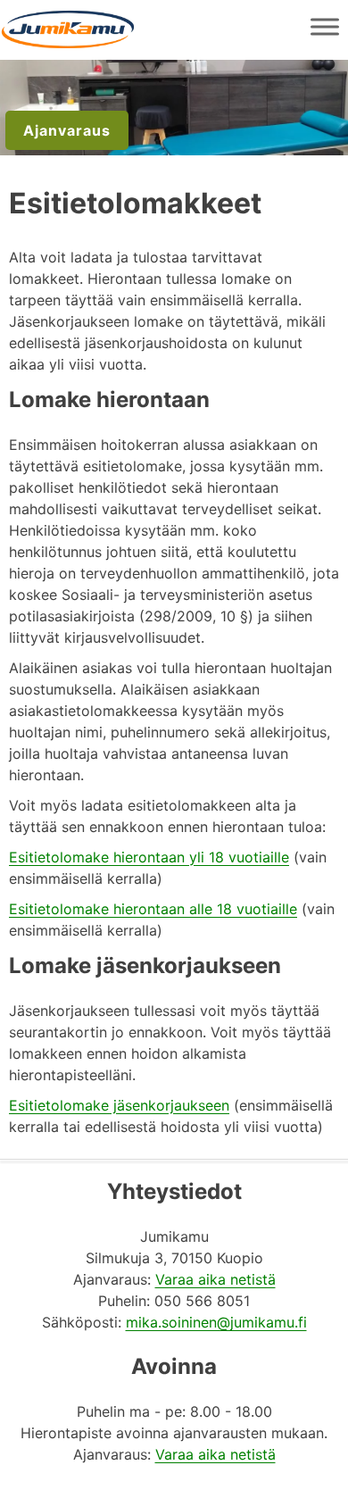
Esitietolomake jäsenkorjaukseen (119, 1105)
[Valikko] (325, 26)
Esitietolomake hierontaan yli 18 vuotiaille (149, 857)
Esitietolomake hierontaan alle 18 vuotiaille (153, 909)
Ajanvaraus (67, 130)
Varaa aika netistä (215, 1279)
